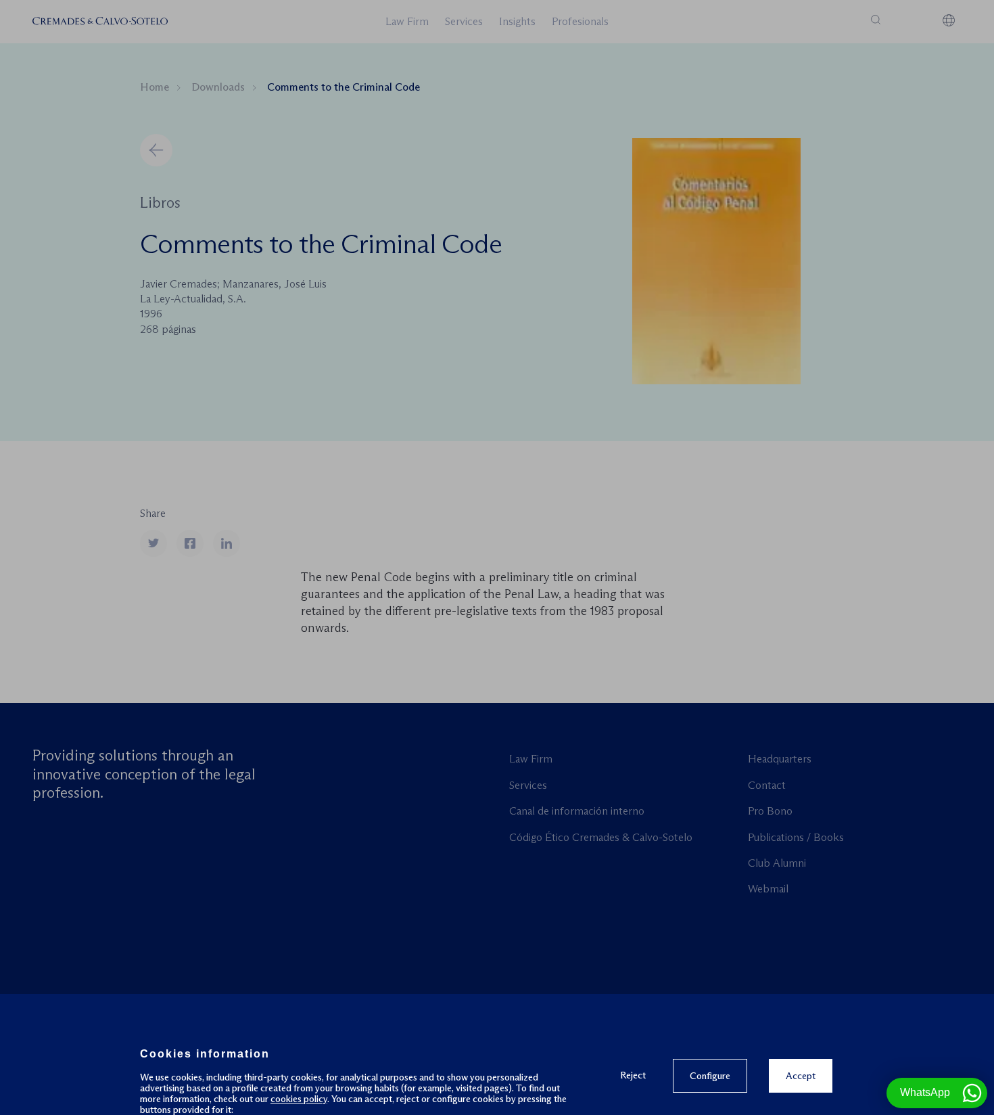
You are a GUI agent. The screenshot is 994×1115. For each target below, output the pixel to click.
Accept (800, 1076)
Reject (633, 1074)
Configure (710, 1076)
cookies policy (298, 1099)
